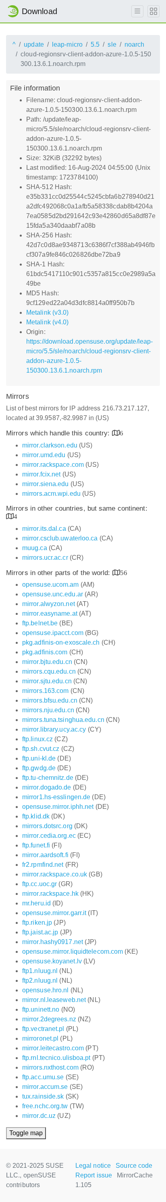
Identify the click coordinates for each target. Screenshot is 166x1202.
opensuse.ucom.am (50, 584)
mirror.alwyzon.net (48, 603)
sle (112, 44)
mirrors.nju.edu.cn (48, 710)
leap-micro (67, 44)
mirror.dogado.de (46, 787)
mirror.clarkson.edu (49, 445)
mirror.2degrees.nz (49, 1019)
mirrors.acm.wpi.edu (51, 493)
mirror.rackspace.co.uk (54, 874)
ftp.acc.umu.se (43, 1077)
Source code (134, 1165)
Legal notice (93, 1165)
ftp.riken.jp (37, 922)
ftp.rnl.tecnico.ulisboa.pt (56, 1057)
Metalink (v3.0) (47, 312)
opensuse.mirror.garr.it (54, 912)
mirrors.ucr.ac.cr (45, 557)
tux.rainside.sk (43, 1096)
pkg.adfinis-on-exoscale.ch (61, 642)
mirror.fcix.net (41, 474)
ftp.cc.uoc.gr (39, 883)
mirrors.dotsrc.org (47, 826)
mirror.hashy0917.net (52, 941)
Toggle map (26, 1133)
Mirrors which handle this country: (59, 433)
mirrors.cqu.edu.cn (49, 671)
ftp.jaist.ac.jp (40, 932)
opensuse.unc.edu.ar (52, 594)
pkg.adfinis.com (45, 652)
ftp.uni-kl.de (39, 758)
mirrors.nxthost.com (50, 1067)
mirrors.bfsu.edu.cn (49, 700)
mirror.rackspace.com (53, 464)
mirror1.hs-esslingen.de (56, 797)
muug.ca (34, 547)
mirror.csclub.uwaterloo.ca (60, 538)
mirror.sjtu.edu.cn (47, 681)
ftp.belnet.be (40, 623)
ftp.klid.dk (36, 816)
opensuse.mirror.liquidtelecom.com (72, 951)
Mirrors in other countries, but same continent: (76, 508)
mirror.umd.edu (43, 455)
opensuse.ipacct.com (52, 632)
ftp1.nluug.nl (40, 970)
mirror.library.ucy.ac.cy (54, 729)
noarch (134, 44)
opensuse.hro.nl (45, 990)
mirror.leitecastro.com (53, 1048)
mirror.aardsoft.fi (45, 855)
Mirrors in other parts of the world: (59, 573)
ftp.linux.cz (37, 739)
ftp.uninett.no (40, 1009)
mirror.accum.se (45, 1086)
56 (123, 572)
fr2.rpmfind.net (43, 864)
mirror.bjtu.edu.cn (47, 661)
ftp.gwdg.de (39, 768)
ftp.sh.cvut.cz (40, 748)
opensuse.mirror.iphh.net (57, 806)
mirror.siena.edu (45, 483)
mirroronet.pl (40, 1038)
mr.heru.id (36, 903)
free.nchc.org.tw (45, 1106)
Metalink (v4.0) (47, 322)
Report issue (93, 1175)
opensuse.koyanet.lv (52, 961)
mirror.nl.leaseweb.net (54, 999)
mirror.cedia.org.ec (49, 835)
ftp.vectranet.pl (43, 1028)
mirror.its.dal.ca (44, 528)
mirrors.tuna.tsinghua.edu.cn (63, 719)
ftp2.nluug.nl (40, 980)
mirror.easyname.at (49, 613)
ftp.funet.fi (36, 845)
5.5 (95, 44)
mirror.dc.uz (39, 1115)
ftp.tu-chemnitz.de (47, 777)
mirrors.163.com (45, 690)
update (34, 44)
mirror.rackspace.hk (50, 893)
